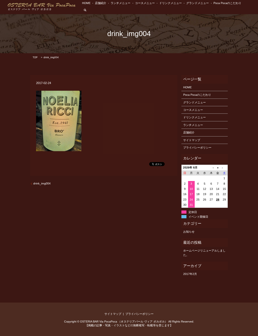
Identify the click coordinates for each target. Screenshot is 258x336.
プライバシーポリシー (197, 147)
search (85, 10)
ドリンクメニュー (170, 3)
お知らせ (189, 231)
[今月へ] (217, 167)
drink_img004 (42, 183)
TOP (35, 57)
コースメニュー (145, 3)
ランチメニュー (120, 3)
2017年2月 (190, 274)
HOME (86, 3)
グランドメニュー (197, 3)
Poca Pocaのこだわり (227, 3)
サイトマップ (191, 140)
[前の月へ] (211, 167)
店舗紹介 (100, 3)
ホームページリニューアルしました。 (204, 253)
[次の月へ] (224, 167)
